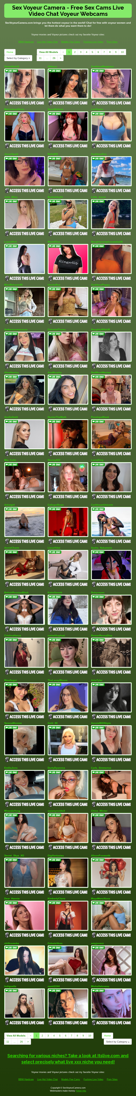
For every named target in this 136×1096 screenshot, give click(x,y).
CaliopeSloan (56, 504)
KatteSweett (55, 592)
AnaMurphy (55, 372)
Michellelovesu (100, 986)
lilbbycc (52, 66)
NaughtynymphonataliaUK (107, 241)
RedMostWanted (101, 372)
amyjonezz (97, 943)
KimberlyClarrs (56, 898)
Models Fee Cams (70, 41)
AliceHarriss (11, 372)
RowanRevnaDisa (101, 635)
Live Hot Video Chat (47, 41)
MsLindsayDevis (14, 109)
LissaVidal (54, 547)
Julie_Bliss (11, 197)
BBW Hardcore (26, 41)
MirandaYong (12, 810)
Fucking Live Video (93, 41)
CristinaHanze (12, 635)
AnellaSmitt (11, 417)
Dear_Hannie (12, 898)
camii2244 (54, 986)
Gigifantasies (56, 855)
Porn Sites (112, 41)
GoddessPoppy (100, 284)
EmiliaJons (11, 767)
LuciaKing (97, 460)
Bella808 (53, 154)
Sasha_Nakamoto (101, 547)
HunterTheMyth (57, 417)
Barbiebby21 (55, 197)
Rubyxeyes (97, 592)
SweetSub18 (11, 66)
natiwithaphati (56, 635)
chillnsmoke (11, 943)
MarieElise (54, 241)
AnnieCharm (11, 547)
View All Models (48, 52)
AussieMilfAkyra (101, 723)
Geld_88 (53, 723)
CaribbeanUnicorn (102, 504)
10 (122, 52)
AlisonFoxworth (100, 855)
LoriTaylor (97, 109)
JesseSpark (11, 154)
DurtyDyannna (56, 767)
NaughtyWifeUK (100, 329)
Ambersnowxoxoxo (16, 329)
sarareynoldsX (56, 810)
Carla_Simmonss (101, 767)
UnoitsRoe (54, 284)
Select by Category (18, 58)
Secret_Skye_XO (14, 855)
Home (10, 52)
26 (54, 58)
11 (40, 58)
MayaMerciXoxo (100, 898)
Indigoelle (10, 986)
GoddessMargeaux (102, 66)
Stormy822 (54, 460)
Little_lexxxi (98, 197)
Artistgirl (9, 504)
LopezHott (10, 241)
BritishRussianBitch (16, 592)
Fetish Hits (81, 1091)
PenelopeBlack (100, 417)
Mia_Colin (10, 460)
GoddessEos (99, 154)
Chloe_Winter (99, 810)
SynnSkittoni (55, 109)
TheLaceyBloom (57, 680)
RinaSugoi (10, 680)
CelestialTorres (57, 329)
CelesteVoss (55, 943)
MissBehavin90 (13, 284)
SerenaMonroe (13, 723)
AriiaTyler (96, 680)
